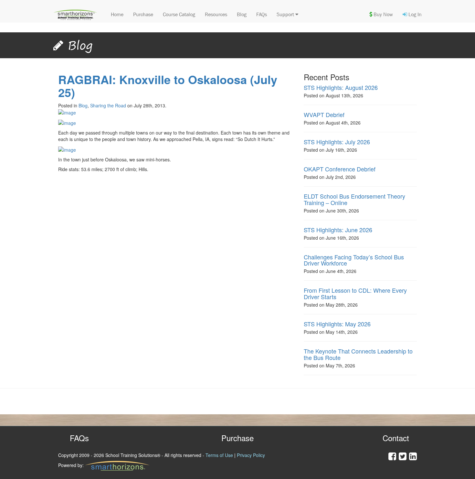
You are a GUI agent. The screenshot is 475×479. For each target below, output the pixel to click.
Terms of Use (219, 455)
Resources (216, 14)
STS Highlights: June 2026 (338, 229)
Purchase (143, 14)
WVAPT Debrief (324, 114)
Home (117, 14)
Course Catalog (179, 14)
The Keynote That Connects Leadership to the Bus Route (358, 354)
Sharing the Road (108, 105)
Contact (396, 437)
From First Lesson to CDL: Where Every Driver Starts (355, 293)
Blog (242, 14)
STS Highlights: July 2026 (337, 141)
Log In (414, 14)
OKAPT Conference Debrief (339, 169)
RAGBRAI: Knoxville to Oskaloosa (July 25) (167, 86)
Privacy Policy (251, 455)
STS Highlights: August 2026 (341, 87)
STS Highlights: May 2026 (337, 324)
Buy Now (382, 14)
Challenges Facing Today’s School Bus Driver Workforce (354, 260)
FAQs (261, 14)
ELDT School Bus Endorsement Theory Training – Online (354, 199)
